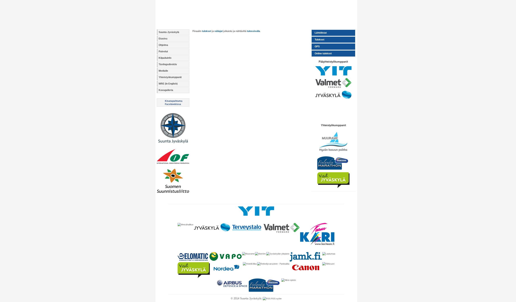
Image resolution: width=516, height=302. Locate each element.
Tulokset (319, 39)
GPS (317, 46)
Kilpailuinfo (165, 58)
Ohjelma (163, 45)
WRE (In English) (168, 83)
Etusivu (163, 38)
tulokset (206, 31)
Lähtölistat (321, 32)
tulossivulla (253, 31)
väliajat (218, 31)
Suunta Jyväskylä (169, 32)
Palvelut (163, 51)
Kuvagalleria (166, 90)
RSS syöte (276, 298)
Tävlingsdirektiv (168, 64)
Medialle (163, 70)
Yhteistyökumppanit (170, 77)
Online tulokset (323, 53)
